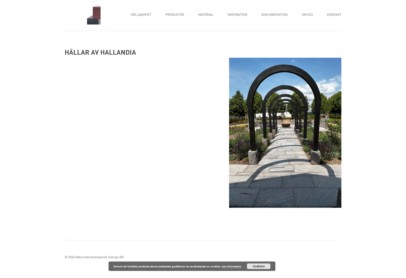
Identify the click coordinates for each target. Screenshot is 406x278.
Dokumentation (274, 14)
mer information (232, 266)
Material (206, 14)
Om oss (307, 14)
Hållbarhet (141, 14)
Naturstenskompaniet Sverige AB (99, 257)
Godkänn (259, 266)
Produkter (174, 14)
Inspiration (237, 14)
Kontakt (334, 14)
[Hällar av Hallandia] (285, 133)
